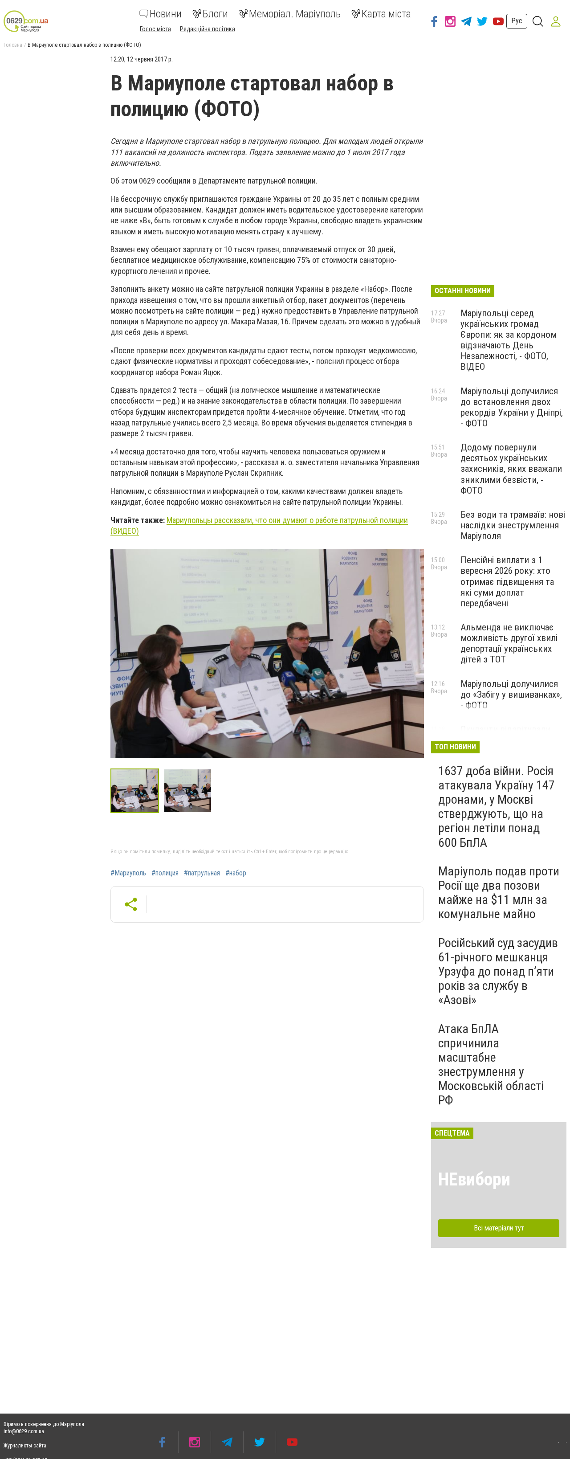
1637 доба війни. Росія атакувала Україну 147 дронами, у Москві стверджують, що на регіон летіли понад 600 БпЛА (496, 807)
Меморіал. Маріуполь (295, 13)
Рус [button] (516, 20)
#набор (235, 873)
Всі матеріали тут (499, 1228)
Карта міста (386, 13)
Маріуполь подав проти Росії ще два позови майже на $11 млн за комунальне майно (498, 893)
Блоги (215, 13)
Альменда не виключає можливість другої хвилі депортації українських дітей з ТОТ (509, 643)
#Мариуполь (128, 873)
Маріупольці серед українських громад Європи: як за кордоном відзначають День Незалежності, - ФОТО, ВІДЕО (508, 340)
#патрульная (202, 873)
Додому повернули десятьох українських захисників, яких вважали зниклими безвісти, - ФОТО (511, 469)
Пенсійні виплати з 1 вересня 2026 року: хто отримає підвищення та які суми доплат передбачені (507, 582)
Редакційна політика (207, 29)
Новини (166, 13)
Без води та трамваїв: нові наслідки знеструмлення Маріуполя (512, 525)
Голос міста (155, 29)
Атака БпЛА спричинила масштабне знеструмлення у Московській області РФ (491, 1065)
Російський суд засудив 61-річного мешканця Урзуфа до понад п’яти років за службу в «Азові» (498, 972)
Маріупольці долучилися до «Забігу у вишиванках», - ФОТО (511, 694)
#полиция (165, 873)
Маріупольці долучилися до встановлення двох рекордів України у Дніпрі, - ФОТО (511, 407)
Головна (13, 45)
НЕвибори (474, 1179)
